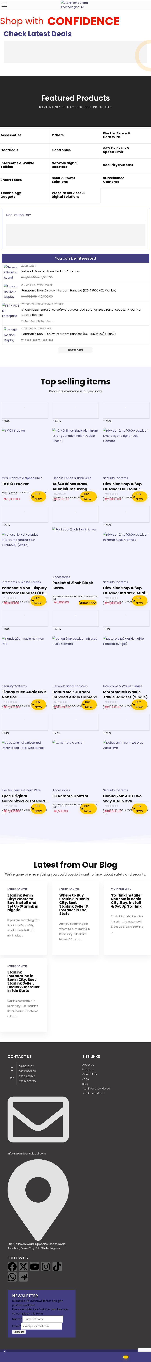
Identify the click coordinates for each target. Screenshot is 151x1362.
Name (17, 1319)
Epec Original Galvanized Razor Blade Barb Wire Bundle (24, 801)
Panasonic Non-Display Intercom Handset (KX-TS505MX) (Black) (68, 334)
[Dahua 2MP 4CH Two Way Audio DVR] (126, 763)
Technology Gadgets (11, 195)
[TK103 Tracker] (25, 451)
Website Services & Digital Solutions (68, 195)
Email (16, 1326)
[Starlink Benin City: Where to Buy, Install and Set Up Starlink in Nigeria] (23, 918)
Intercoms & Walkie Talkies (17, 165)
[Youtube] (34, 1266)
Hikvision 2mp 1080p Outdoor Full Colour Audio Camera (122, 489)
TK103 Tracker (15, 483)
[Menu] (4, 5)
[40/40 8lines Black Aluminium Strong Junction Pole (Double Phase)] (75, 451)
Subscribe (19, 1332)
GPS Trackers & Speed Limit (116, 150)
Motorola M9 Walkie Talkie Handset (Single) (125, 694)
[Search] (145, 5)
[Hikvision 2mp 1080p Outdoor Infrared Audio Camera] (126, 555)
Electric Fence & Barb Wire (116, 135)
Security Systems (118, 165)
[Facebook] (12, 1266)
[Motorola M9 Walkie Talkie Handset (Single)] (126, 659)
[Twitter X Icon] (23, 1266)
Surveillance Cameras (113, 180)
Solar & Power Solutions (63, 180)
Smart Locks (11, 180)
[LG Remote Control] (75, 763)
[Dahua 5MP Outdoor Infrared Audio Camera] (75, 659)
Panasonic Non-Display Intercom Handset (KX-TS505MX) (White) (68, 290)
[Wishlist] (25, 1357)
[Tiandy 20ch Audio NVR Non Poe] (25, 659)
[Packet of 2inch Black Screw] (75, 550)
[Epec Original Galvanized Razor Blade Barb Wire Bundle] (25, 763)
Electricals (9, 150)
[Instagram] (45, 1266)
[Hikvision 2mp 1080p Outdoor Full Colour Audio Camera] (126, 451)
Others (58, 135)
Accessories (11, 135)
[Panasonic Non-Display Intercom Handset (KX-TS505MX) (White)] (25, 555)
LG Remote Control (70, 796)
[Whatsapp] (12, 1277)
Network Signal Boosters (65, 165)
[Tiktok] (57, 1266)
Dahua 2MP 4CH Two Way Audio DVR (122, 798)
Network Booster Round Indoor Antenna (50, 271)
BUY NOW (38, 496)
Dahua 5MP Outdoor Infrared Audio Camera (74, 694)
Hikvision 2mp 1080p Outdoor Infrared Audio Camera (125, 593)
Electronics (61, 150)
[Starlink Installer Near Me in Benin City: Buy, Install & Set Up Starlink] (127, 918)
